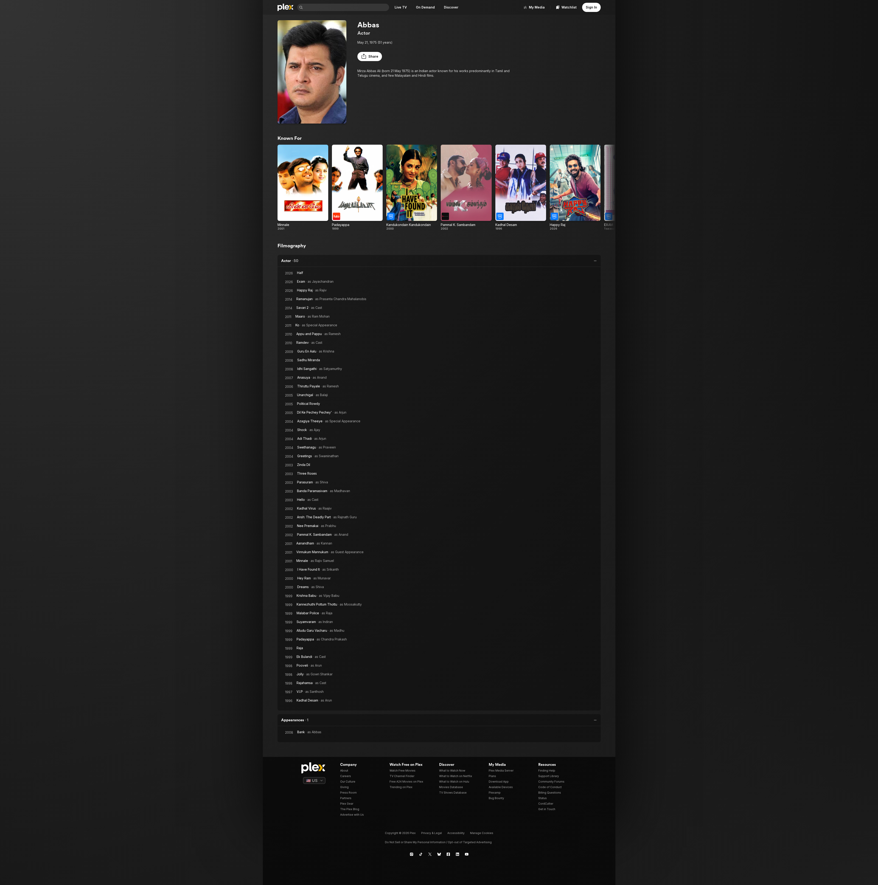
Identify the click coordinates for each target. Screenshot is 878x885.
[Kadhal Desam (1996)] (520, 188)
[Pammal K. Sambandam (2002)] (466, 188)
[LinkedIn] (457, 854)
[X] (430, 854)
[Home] (286, 7)
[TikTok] (420, 854)
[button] (369, 56)
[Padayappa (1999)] (357, 188)
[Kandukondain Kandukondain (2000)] (411, 188)
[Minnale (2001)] (303, 188)
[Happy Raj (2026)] (575, 188)
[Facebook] (448, 854)
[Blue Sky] (439, 854)
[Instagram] (411, 854)
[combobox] (346, 7)
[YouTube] (466, 854)
